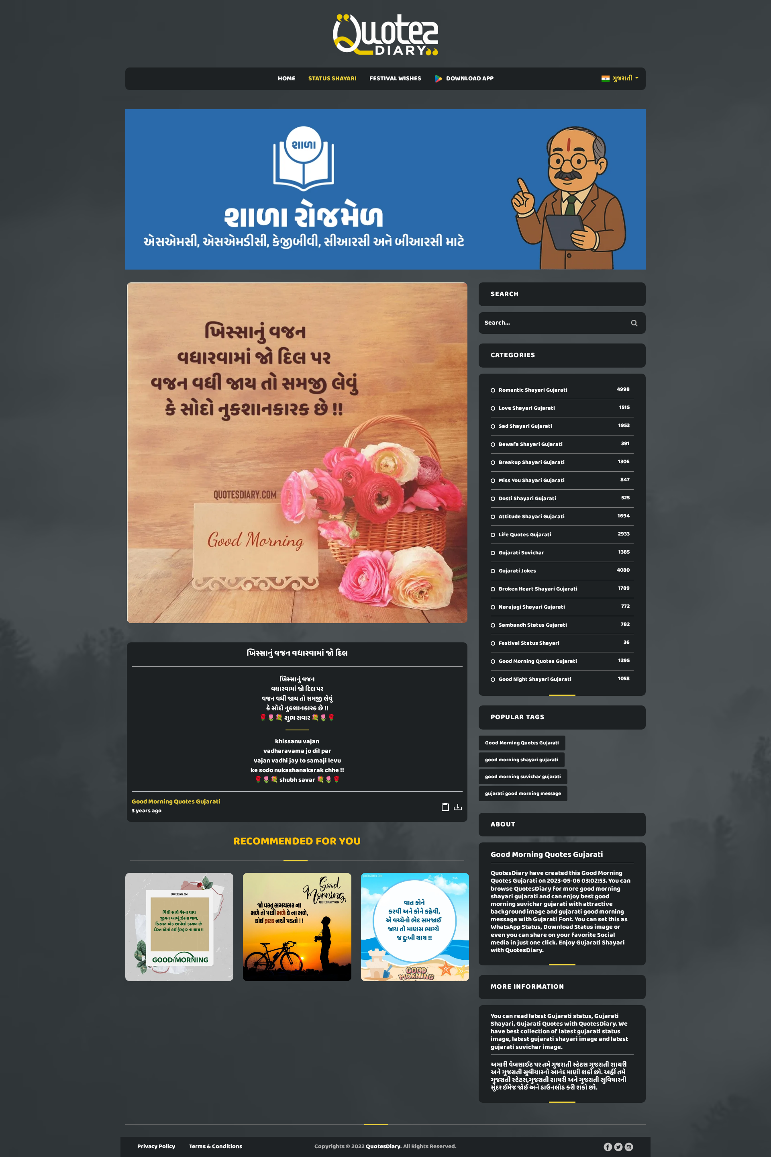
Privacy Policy (156, 1146)
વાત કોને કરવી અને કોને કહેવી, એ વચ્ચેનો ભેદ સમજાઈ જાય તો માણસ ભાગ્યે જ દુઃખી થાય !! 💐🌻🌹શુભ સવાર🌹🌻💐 (414, 927)
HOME (287, 79)
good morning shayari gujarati (521, 760)
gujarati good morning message (523, 793)
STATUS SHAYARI (332, 79)
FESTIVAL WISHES (395, 79)
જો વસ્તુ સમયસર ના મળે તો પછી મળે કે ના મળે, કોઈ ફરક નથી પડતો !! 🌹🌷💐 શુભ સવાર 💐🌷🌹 (297, 927)
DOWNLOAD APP (470, 79)
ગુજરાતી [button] (622, 79)
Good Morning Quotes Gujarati (176, 802)
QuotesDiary (383, 1146)
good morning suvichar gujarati (523, 777)
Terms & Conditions (215, 1146)
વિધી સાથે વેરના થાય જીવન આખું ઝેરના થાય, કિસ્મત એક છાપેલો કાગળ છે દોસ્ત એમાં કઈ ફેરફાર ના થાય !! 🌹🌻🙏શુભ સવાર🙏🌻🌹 (179, 927)
